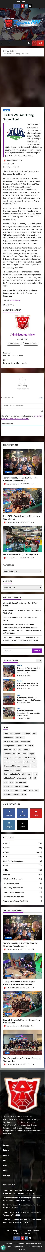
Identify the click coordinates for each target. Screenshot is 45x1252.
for (15, 750)
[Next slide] (40, 660)
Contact (26, 1233)
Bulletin (6, 110)
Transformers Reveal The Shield (15, 901)
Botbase (6, 848)
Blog (15, 1230)
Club (18, 681)
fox (20, 750)
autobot (17, 733)
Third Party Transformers (13, 888)
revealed (25, 766)
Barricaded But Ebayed (29, 640)
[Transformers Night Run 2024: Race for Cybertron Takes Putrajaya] (22, 462)
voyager (16, 794)
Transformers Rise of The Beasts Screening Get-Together (9, 685)
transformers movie (12, 790)
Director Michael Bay (25, 746)
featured (7, 750)
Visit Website (13, 343)
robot (34, 766)
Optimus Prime (30, 762)
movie (13, 762)
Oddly (5, 870)
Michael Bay (30, 758)
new (20, 762)
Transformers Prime (30, 790)
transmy (7, 794)
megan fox (8, 758)
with (24, 794)
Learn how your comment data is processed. (21, 417)
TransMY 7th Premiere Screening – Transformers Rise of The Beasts (9, 699)
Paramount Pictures (12, 766)
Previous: (13, 354)
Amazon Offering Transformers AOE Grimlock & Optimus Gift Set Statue (22, 630)
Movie (5, 865)
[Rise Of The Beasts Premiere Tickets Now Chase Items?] (22, 500)
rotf (29, 774)
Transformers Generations (13, 892)
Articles (6, 843)
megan (31, 754)
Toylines (28, 1230)
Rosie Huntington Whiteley (14, 774)
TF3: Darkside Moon (11, 883)
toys (11, 782)
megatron (19, 758)
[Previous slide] (37, 660)
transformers (21, 782)
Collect (20, 1230)
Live (40, 43)
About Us (8, 1230)
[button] (2, 43)
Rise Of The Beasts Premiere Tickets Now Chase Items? (9, 671)
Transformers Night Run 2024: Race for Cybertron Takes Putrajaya (9, 713)
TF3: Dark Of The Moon (12, 879)
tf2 (30, 778)
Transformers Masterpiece (13, 897)
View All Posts (31, 343)
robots (18, 770)
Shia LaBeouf (9, 778)
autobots (26, 733)
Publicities (18, 1233)
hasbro (26, 750)
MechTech (22, 754)
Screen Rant (15, 300)
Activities (36, 1230)
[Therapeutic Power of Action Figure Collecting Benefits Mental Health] (22, 966)
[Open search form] (29, 43)
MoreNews (33, 1246)
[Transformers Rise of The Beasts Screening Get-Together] (22, 1042)
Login (41, 398)
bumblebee (8, 737)
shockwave (21, 778)
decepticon (25, 742)
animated (8, 733)
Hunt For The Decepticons (13, 861)
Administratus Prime (14, 160)
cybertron (19, 737)
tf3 (35, 778)
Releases (6, 874)
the (5, 782)
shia (35, 774)
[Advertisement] (22, 81)
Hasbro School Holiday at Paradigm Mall (20, 555)
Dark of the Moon (11, 742)
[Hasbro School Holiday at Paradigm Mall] (22, 539)
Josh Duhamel (9, 754)
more (6, 762)
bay (34, 733)
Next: (15, 361)
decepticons (9, 746)
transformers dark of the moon (16, 786)
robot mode (8, 770)
